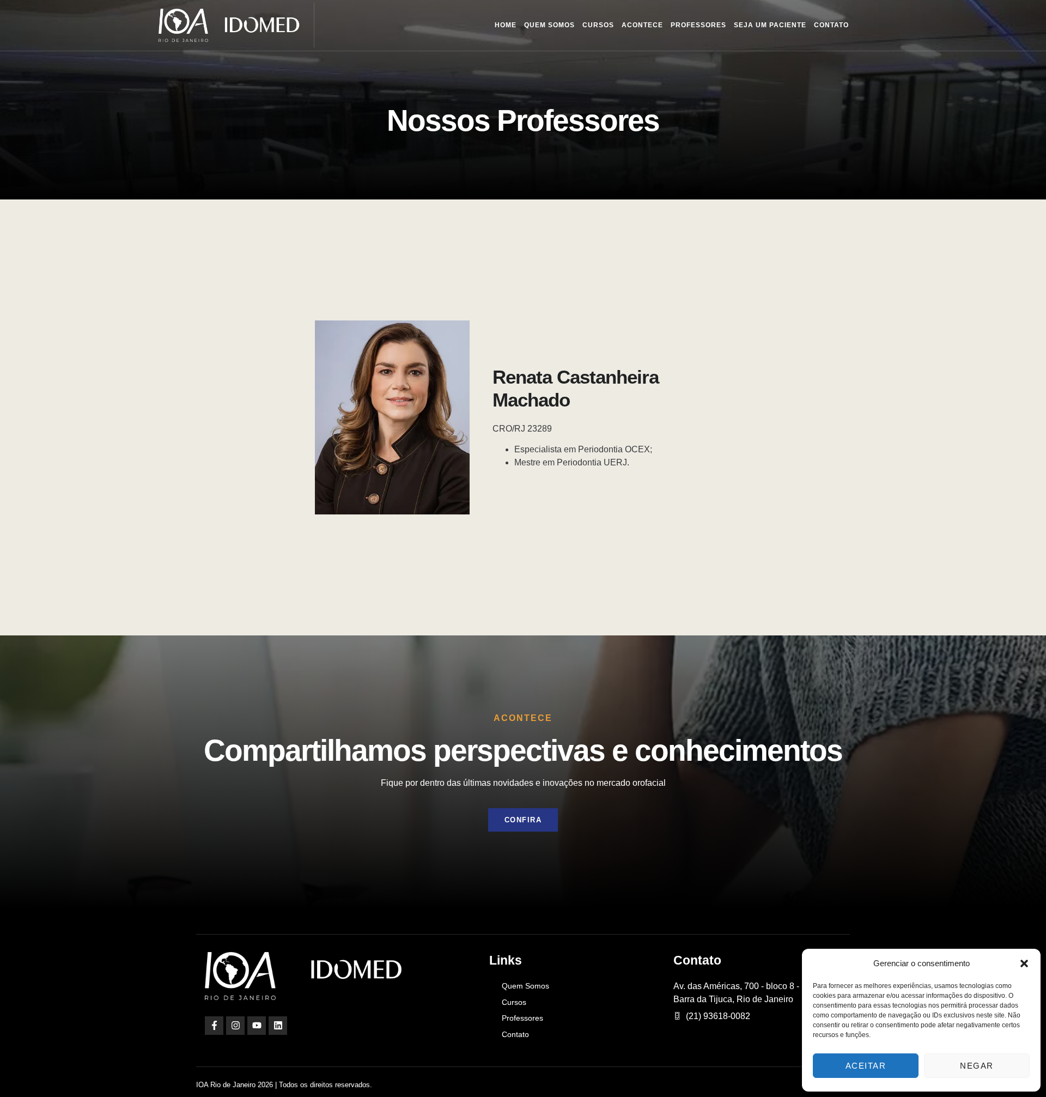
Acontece (642, 25)
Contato (831, 25)
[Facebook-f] (214, 1025)
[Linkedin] (278, 1025)
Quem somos (549, 25)
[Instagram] (235, 1025)
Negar (977, 1065)
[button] (1024, 963)
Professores (698, 25)
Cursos (598, 25)
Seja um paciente (770, 25)
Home (505, 25)
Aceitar (866, 1065)
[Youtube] (256, 1025)
